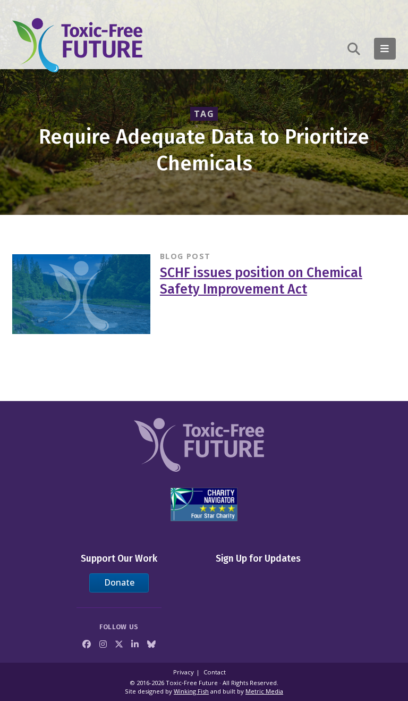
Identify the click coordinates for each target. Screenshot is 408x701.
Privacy (183, 672)
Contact (214, 672)
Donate (119, 582)
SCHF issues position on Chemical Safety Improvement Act (261, 281)
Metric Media (264, 691)
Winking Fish (191, 691)
